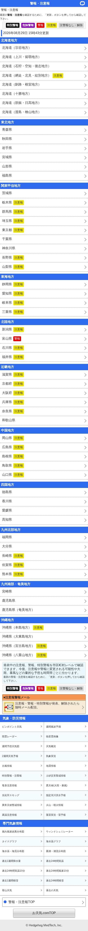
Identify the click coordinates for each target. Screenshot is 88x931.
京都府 (12, 383)
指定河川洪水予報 (56, 795)
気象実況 (51, 756)
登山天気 (7, 890)
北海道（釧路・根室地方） (21, 84)
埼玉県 (12, 220)
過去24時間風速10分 (57, 870)
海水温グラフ (53, 841)
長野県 (12, 257)
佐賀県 (12, 565)
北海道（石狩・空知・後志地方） (26, 66)
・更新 (84, 3)
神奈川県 (8, 248)
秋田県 (7, 138)
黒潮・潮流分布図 (56, 851)
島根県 (12, 456)
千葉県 (7, 239)
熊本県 (12, 574)
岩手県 (7, 148)
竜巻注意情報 (9, 785)
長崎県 (12, 555)
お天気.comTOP (44, 913)
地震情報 (51, 765)
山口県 (12, 474)
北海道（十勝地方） (17, 93)
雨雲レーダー (9, 736)
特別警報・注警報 (12, 775)
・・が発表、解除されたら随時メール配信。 (47, 705)
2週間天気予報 (10, 756)
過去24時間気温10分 (13, 870)
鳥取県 (12, 465)
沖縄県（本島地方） (22, 627)
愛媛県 (7, 510)
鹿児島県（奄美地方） (18, 609)
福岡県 (7, 537)
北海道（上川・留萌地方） (21, 57)
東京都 (12, 230)
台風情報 (7, 765)
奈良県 (12, 411)
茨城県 (7, 193)
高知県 (7, 519)
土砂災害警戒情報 (56, 775)
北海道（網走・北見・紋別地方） (32, 75)
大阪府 (12, 392)
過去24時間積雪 (55, 880)
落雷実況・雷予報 (56, 814)
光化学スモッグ (10, 795)
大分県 (7, 546)
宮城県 (7, 157)
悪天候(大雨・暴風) (56, 785)
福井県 (12, 357)
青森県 (7, 129)
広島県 (12, 447)
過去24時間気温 (55, 861)
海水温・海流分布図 (13, 851)
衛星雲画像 (52, 736)
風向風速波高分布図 (13, 831)
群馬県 (12, 211)
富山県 (11, 338)
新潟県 (12, 329)
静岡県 (12, 284)
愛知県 (12, 293)
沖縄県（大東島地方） (18, 636)
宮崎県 (7, 591)
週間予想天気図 (10, 746)
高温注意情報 (9, 814)
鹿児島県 (8, 600)
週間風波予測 (53, 726)
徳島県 (7, 492)
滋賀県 (12, 374)
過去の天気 (52, 890)
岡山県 (12, 438)
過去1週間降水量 (11, 861)
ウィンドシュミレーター (59, 831)
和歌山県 (8, 420)
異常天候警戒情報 (12, 805)
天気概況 (51, 746)
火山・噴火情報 (54, 805)
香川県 (7, 501)
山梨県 (12, 266)
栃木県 (12, 202)
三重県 (12, 311)
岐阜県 (12, 302)
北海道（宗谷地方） (17, 47)
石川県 (12, 347)
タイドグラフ (9, 841)
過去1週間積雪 (10, 880)
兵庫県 (12, 402)
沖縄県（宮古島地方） (24, 646)
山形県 (7, 166)
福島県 (7, 175)
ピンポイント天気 (12, 726)
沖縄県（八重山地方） (24, 655)
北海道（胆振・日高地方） (21, 102)
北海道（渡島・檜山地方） (21, 112)
